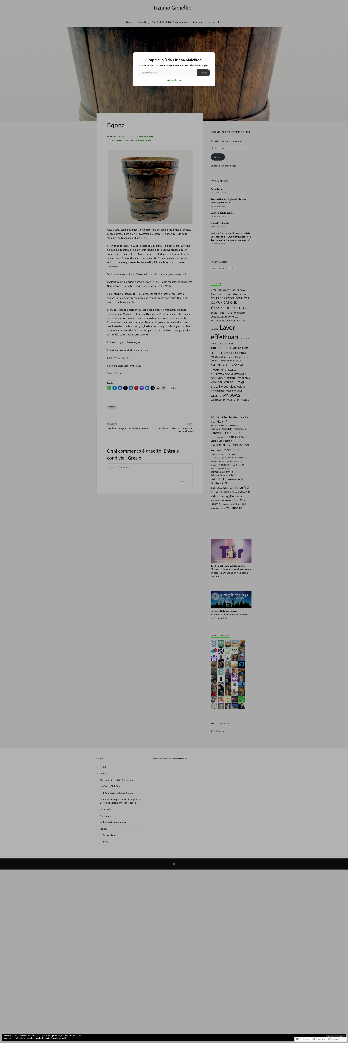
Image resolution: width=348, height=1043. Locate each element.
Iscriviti (203, 72)
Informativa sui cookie (58, 1038)
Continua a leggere (174, 80)
